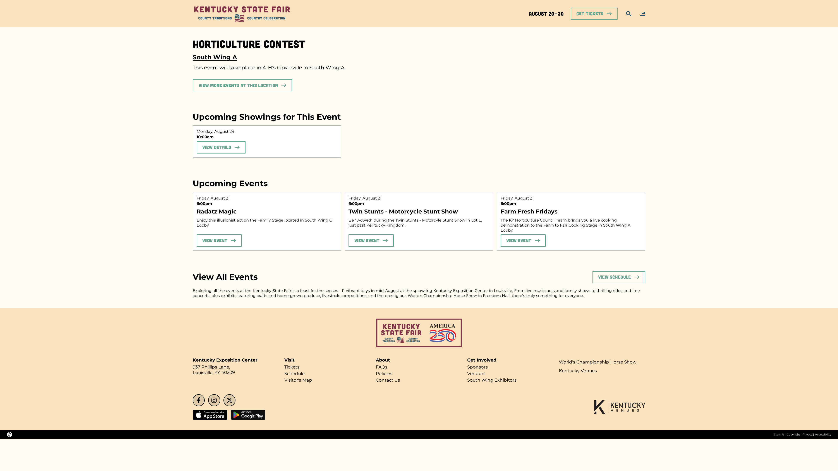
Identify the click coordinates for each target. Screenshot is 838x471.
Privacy (807, 434)
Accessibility (823, 434)
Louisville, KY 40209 (214, 372)
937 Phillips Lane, (211, 367)
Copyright (793, 434)
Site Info (778, 434)
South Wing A (215, 57)
